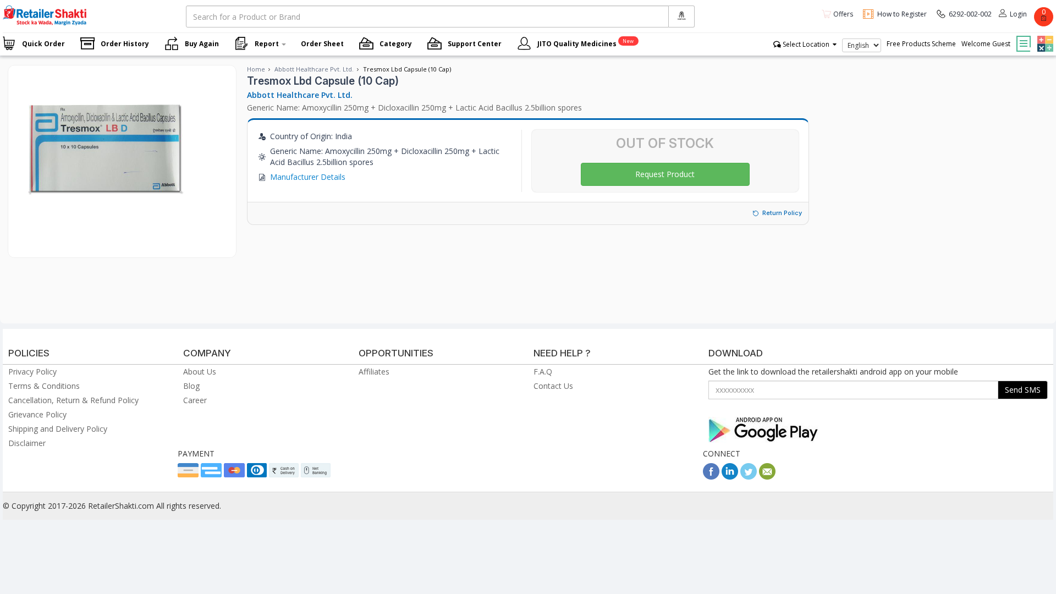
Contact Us (553, 386)
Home (256, 69)
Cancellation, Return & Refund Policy (73, 400)
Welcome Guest (985, 43)
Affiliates (374, 371)
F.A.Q (543, 371)
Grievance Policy (37, 414)
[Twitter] (748, 476)
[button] (1044, 35)
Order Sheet (322, 43)
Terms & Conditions (44, 386)
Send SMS (1023, 389)
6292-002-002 (970, 14)
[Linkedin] (730, 476)
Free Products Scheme (921, 43)
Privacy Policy (32, 371)
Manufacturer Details (307, 177)
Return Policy (782, 213)
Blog (191, 386)
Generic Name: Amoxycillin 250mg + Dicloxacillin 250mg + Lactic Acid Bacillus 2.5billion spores (414, 107)
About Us (199, 371)
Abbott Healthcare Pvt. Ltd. (314, 69)
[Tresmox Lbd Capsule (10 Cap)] (104, 246)
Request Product (665, 174)
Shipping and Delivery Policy (57, 429)
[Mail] (767, 476)
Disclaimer (27, 443)
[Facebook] (711, 476)
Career (195, 400)
